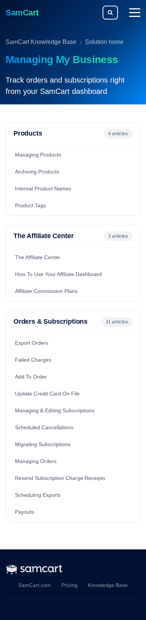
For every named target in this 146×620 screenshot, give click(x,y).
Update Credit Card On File (47, 394)
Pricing (69, 585)
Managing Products (38, 155)
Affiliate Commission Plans (46, 291)
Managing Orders (36, 461)
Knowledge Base (108, 585)
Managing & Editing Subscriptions (54, 410)
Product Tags (30, 205)
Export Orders (31, 343)
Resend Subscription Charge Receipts (60, 478)
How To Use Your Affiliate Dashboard (58, 274)
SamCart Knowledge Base (41, 42)
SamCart (22, 12)
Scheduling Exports (38, 495)
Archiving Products (37, 172)
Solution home (104, 42)
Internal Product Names (43, 189)
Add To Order (31, 377)
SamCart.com (34, 585)
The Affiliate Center (37, 257)
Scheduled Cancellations (44, 427)
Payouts (24, 512)
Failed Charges (33, 360)
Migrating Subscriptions (42, 444)
